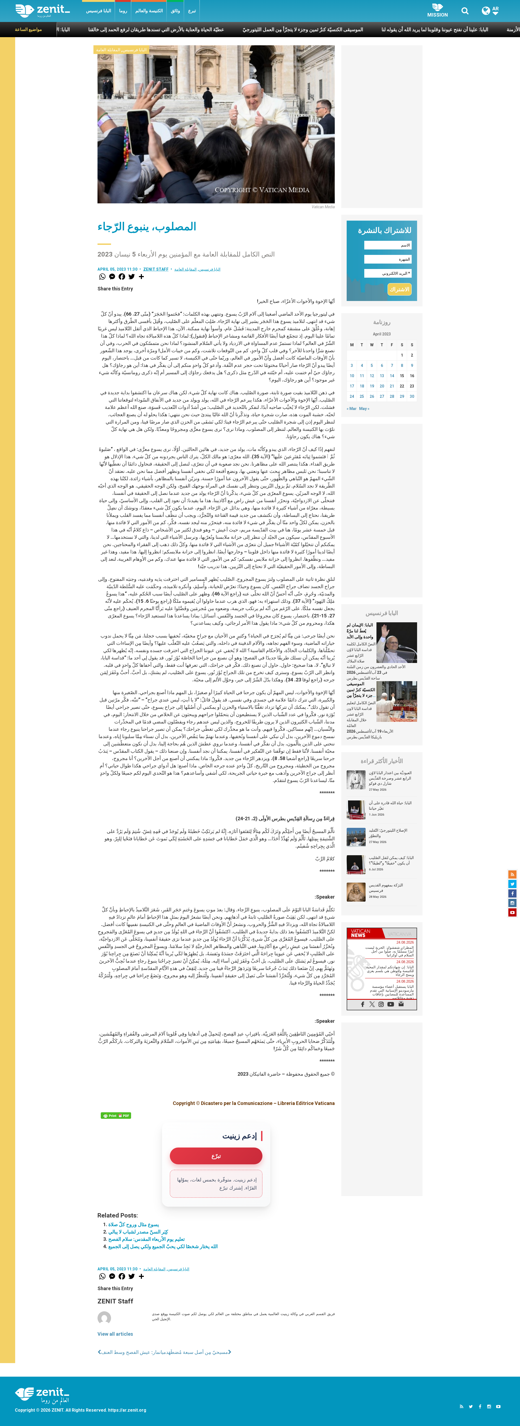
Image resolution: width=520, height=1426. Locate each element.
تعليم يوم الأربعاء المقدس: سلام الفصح (146, 1239)
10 (352, 376)
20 (382, 386)
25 (362, 396)
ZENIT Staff (156, 269)
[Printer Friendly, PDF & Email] (116, 1115)
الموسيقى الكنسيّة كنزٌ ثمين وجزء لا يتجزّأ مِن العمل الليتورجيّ (237, 29)
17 (352, 386)
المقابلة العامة (108, 49)
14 (392, 376)
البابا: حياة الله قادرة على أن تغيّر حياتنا (390, 805)
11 (362, 376)
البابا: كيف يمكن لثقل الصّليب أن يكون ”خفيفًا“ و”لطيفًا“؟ (391, 860)
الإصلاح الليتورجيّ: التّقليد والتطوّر (388, 833)
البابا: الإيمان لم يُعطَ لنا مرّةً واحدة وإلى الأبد (360, 631)
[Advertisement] (381, 126)
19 (372, 386)
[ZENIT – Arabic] (49, 11)
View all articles (115, 1334)
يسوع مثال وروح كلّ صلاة (133, 1224)
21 (392, 386)
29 (402, 396)
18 (362, 386)
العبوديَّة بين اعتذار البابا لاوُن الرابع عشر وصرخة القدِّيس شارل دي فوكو (390, 778)
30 (412, 396)
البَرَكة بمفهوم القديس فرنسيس (386, 888)
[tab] (364, 933)
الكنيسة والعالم (149, 10)
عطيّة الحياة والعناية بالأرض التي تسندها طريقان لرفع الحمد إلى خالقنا (90, 29)
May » (364, 408)
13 (382, 376)
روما (123, 10)
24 (352, 396)
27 (382, 396)
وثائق (175, 10)
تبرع (192, 10)
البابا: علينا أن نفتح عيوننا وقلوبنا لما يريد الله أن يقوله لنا (369, 29)
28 (392, 396)
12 (372, 376)
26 (372, 396)
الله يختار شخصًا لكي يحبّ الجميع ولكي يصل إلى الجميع (163, 1246)
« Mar (352, 408)
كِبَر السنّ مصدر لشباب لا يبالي (138, 1232)
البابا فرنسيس (98, 10)
